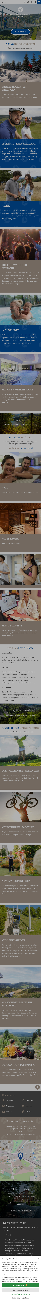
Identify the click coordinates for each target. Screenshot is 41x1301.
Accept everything (19, 1285)
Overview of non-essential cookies (20, 1294)
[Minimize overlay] (38, 1258)
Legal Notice (25, 1298)
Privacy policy (16, 1298)
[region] (20, 1271)
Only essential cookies (20, 1290)
